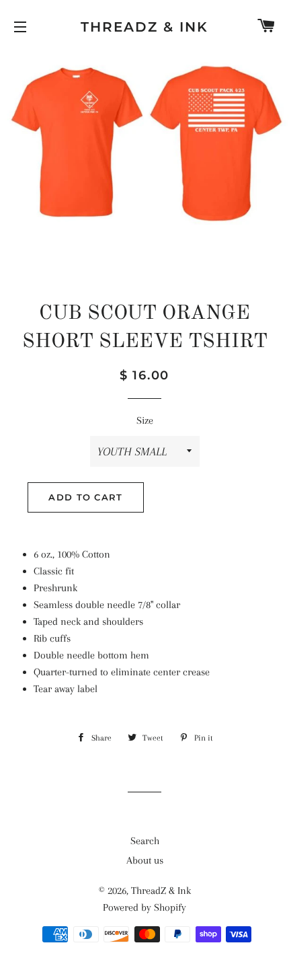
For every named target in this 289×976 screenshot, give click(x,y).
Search (144, 841)
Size (144, 420)
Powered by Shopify (144, 907)
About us (144, 860)
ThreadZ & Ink (144, 27)
